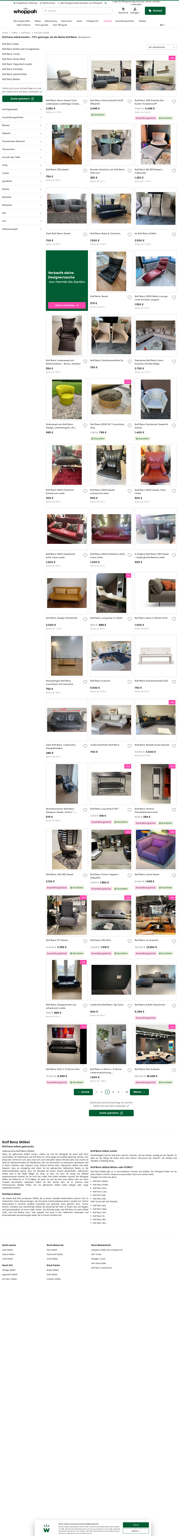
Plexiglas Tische (98, 1258)
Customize (134, 1531)
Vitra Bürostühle (98, 1263)
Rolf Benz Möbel (41, 32)
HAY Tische (96, 1254)
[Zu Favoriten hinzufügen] (85, 101)
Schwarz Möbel (54, 1279)
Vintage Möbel (8, 1270)
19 (126, 1092)
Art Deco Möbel (9, 1279)
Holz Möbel (52, 1249)
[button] (135, 3)
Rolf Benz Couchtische (101, 1267)
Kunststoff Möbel (55, 1254)
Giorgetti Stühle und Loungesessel (107, 1249)
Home (5, 32)
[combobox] (79, 10)
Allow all (136, 1525)
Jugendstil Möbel (9, 1274)
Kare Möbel (7, 1249)
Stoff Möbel (52, 1258)
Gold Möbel (52, 1274)
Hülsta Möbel (8, 1254)
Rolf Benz (25, 32)
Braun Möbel (52, 1270)
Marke (14, 32)
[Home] (25, 11)
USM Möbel (7, 1258)
